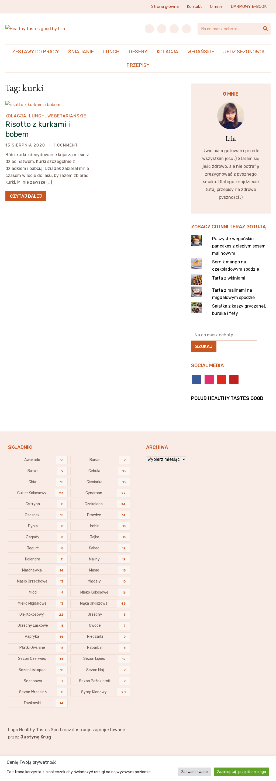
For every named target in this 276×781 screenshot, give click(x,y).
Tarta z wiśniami (228, 278)
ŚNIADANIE (81, 52)
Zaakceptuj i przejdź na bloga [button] (241, 772)
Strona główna (165, 6)
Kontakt (194, 6)
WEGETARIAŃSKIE (66, 115)
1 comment (66, 145)
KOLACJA (167, 52)
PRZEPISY (138, 65)
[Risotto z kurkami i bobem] (32, 104)
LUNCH (111, 52)
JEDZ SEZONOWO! (243, 52)
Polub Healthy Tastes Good (227, 398)
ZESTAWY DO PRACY (35, 52)
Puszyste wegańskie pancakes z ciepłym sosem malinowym (238, 246)
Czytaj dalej (26, 196)
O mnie (216, 6)
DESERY (138, 52)
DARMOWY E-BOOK (249, 6)
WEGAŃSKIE (200, 52)
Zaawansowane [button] (194, 772)
